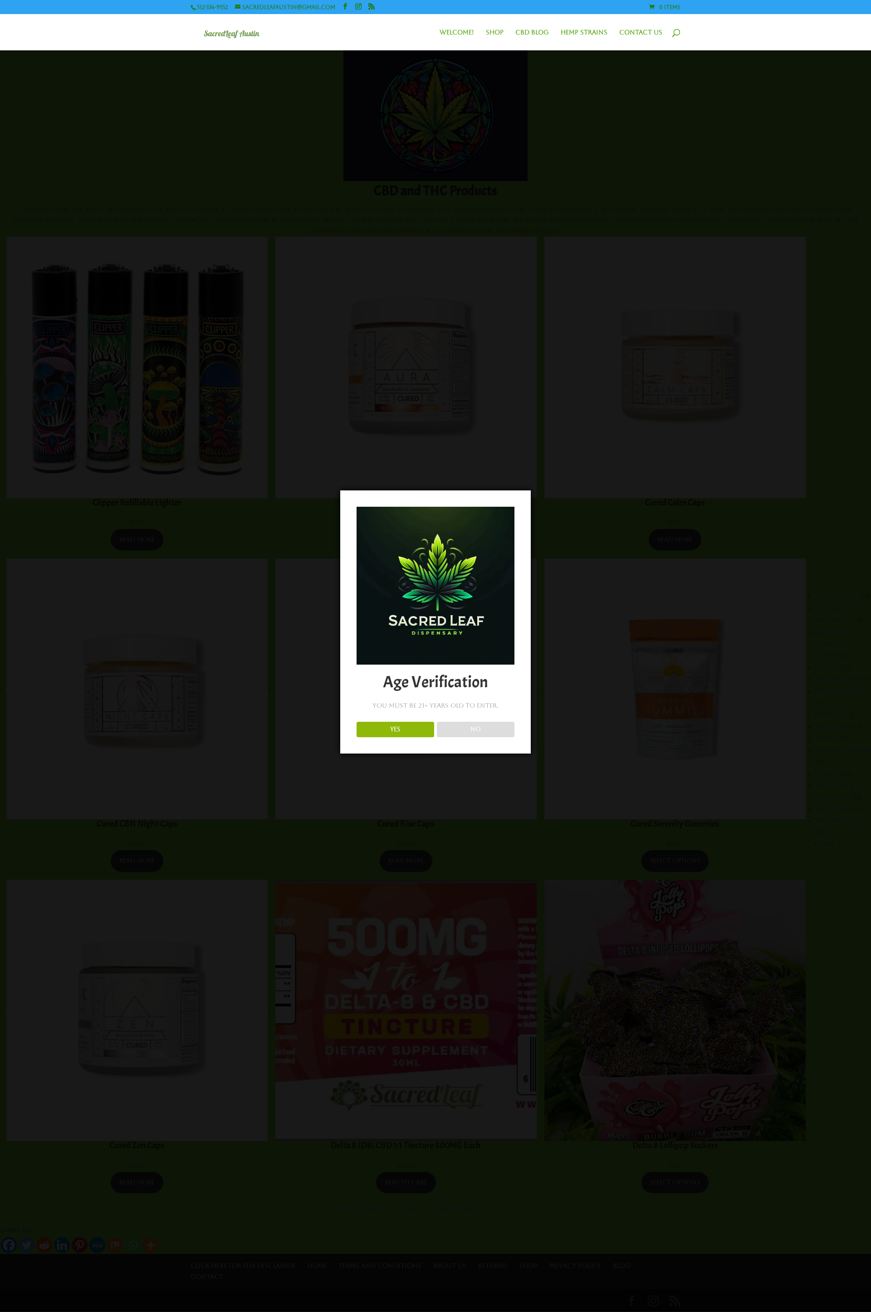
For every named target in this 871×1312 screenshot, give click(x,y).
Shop (495, 32)
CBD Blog (532, 32)
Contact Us (640, 32)
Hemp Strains (584, 32)
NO (475, 729)
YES (395, 729)
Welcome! (457, 32)
